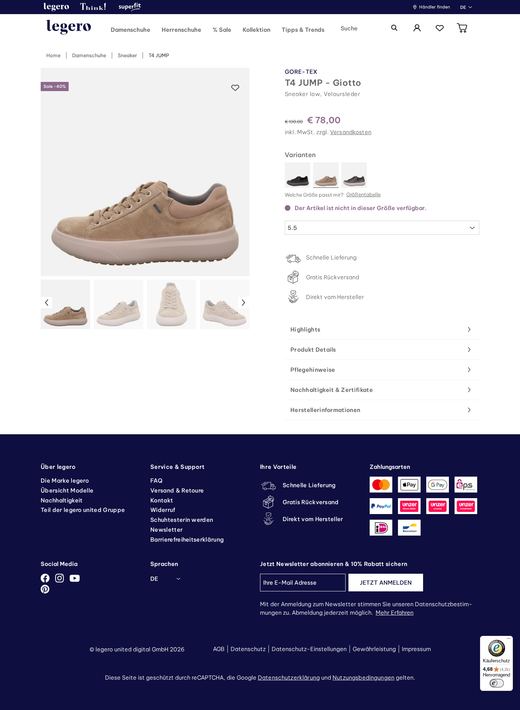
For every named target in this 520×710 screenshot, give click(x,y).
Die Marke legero (65, 480)
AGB (219, 648)
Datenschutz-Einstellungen (309, 648)
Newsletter (166, 529)
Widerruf (162, 509)
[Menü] (508, 640)
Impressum (416, 648)
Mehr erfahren (395, 612)
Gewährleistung (374, 648)
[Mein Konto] (417, 28)
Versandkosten (350, 132)
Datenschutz (248, 648)
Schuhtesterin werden (181, 519)
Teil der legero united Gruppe (83, 509)
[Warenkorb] (462, 28)
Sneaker (127, 55)
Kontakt (161, 500)
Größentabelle (363, 195)
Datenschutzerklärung (289, 677)
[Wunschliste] (439, 28)
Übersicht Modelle (67, 490)
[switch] (497, 683)
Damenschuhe (89, 55)
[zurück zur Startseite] (68, 28)
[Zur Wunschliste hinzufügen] (235, 88)
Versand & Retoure (177, 490)
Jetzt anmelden (386, 582)
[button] (56, 7)
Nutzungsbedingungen (363, 677)
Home (53, 55)
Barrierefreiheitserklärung (187, 539)
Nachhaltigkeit (61, 500)
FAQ (156, 480)
